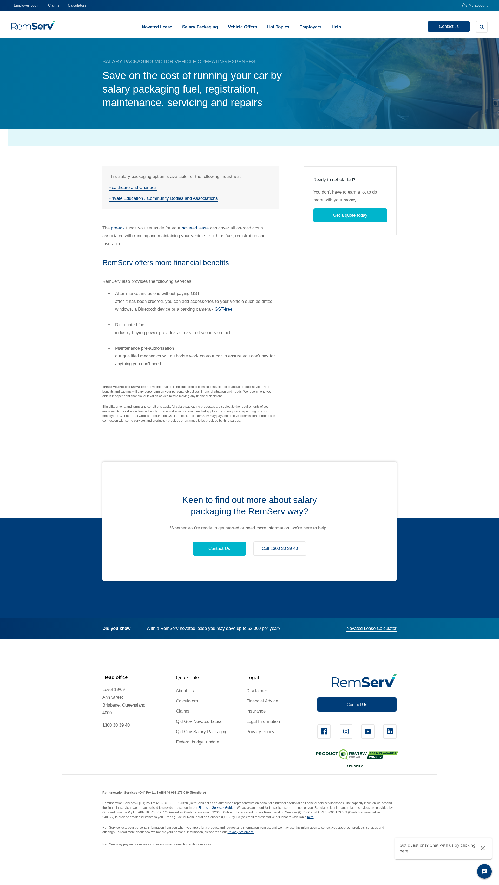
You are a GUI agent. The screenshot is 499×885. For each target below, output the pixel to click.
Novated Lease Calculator (371, 628)
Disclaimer (256, 690)
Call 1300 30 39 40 (280, 548)
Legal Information (263, 721)
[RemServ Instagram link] (346, 731)
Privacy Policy (260, 731)
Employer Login (27, 5)
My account (478, 5)
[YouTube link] (368, 731)
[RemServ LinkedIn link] (390, 731)
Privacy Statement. (241, 832)
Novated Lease (157, 26)
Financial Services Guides (216, 808)
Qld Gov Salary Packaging (201, 731)
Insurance (256, 711)
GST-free (223, 309)
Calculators (77, 5)
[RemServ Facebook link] (324, 731)
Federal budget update (197, 742)
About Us (185, 690)
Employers (310, 26)
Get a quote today (350, 215)
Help (336, 26)
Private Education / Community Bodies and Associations (163, 198)
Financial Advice (262, 700)
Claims (53, 5)
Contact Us (219, 548)
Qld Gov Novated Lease (199, 721)
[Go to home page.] (33, 28)
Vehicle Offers (242, 26)
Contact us (449, 26)
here (310, 817)
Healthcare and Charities (133, 187)
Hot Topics (278, 26)
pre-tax (118, 228)
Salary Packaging (200, 26)
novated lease (195, 228)
